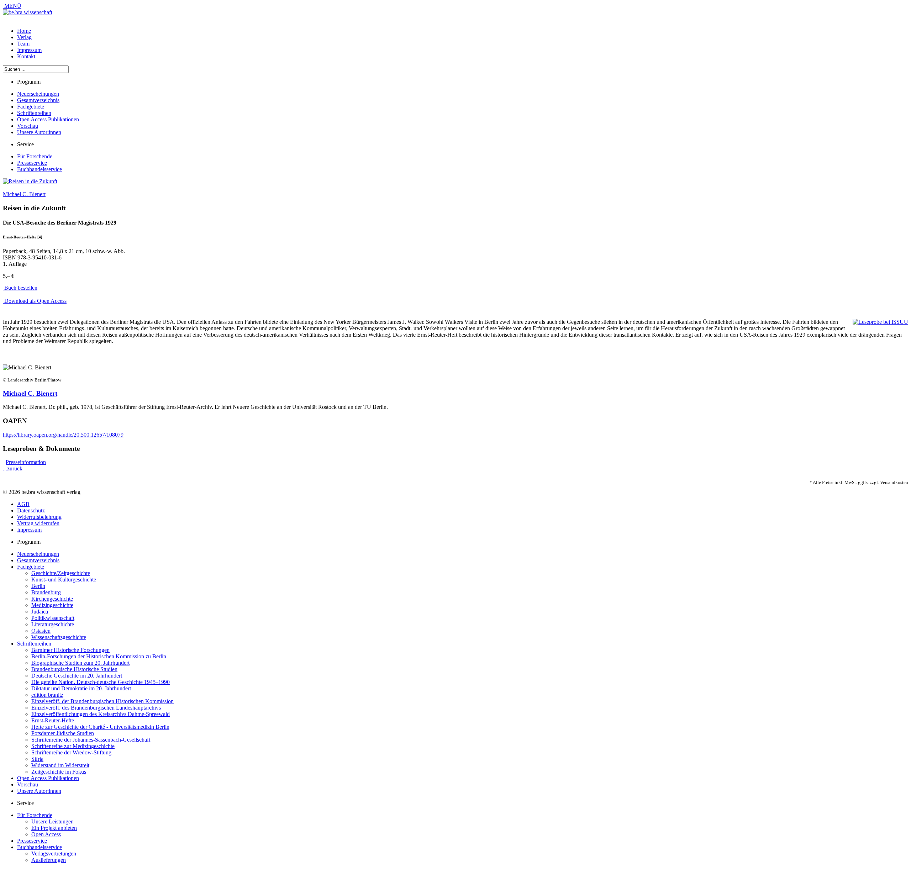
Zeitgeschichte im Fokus (58, 772)
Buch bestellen (20, 288)
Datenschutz (31, 510)
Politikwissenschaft (52, 618)
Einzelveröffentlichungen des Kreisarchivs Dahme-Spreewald (100, 714)
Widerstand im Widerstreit (60, 765)
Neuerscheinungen (38, 94)
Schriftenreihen (34, 113)
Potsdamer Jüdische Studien (62, 733)
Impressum (29, 50)
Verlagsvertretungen (53, 853)
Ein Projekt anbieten (54, 828)
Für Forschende (34, 156)
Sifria (37, 759)
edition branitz (47, 695)
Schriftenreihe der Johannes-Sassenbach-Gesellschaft (90, 740)
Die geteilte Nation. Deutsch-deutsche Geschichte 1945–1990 (100, 682)
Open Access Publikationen (48, 119)
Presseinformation (26, 462)
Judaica (39, 612)
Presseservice (32, 163)
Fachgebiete (30, 107)
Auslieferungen (48, 860)
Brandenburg (46, 592)
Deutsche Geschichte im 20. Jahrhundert (76, 676)
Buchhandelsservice (39, 169)
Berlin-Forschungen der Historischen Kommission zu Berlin (98, 656)
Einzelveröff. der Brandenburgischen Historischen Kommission (102, 701)
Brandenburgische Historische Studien (74, 669)
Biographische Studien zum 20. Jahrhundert (80, 663)
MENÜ (12, 6)
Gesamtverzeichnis (38, 100)
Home (24, 31)
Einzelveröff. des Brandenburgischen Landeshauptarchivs (96, 708)
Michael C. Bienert (24, 194)
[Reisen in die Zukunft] (30, 181)
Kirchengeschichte (52, 599)
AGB (23, 504)
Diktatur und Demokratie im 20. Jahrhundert (81, 688)
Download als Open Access (35, 301)
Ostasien (41, 631)
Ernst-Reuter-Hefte (52, 720)
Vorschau (27, 126)
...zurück (12, 468)
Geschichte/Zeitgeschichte (60, 573)
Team (23, 44)
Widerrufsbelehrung (39, 517)
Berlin (38, 586)
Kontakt (26, 56)
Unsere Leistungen (52, 821)
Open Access (46, 834)
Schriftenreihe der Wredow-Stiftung (71, 752)
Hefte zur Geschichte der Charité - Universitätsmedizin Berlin (100, 727)
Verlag (24, 37)
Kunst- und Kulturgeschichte (63, 579)
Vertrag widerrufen (38, 523)
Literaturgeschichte (52, 624)
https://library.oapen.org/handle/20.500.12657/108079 (63, 435)
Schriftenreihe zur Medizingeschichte (73, 746)
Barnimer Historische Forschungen (70, 650)
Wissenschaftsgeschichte (58, 637)
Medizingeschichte (52, 605)
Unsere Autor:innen (39, 132)
